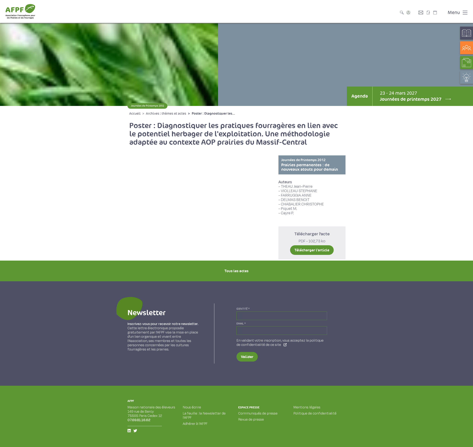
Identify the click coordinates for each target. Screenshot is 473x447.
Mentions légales (306, 407)
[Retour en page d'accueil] (20, 11)
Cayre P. (287, 213)
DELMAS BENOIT (295, 199)
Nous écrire (192, 407)
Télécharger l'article (312, 250)
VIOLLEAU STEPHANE (299, 191)
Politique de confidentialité (314, 413)
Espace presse (248, 407)
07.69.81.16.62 (138, 420)
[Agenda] (438, 12)
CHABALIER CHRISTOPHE (302, 204)
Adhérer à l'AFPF (195, 423)
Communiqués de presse (258, 413)
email (241, 324)
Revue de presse (251, 419)
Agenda (359, 96)
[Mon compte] (412, 12)
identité (243, 309)
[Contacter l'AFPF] (422, 12)
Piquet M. (289, 208)
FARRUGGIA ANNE (296, 195)
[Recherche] (403, 12)
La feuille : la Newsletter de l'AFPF (204, 415)
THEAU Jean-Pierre (296, 186)
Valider (247, 356)
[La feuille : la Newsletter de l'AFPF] (429, 12)
